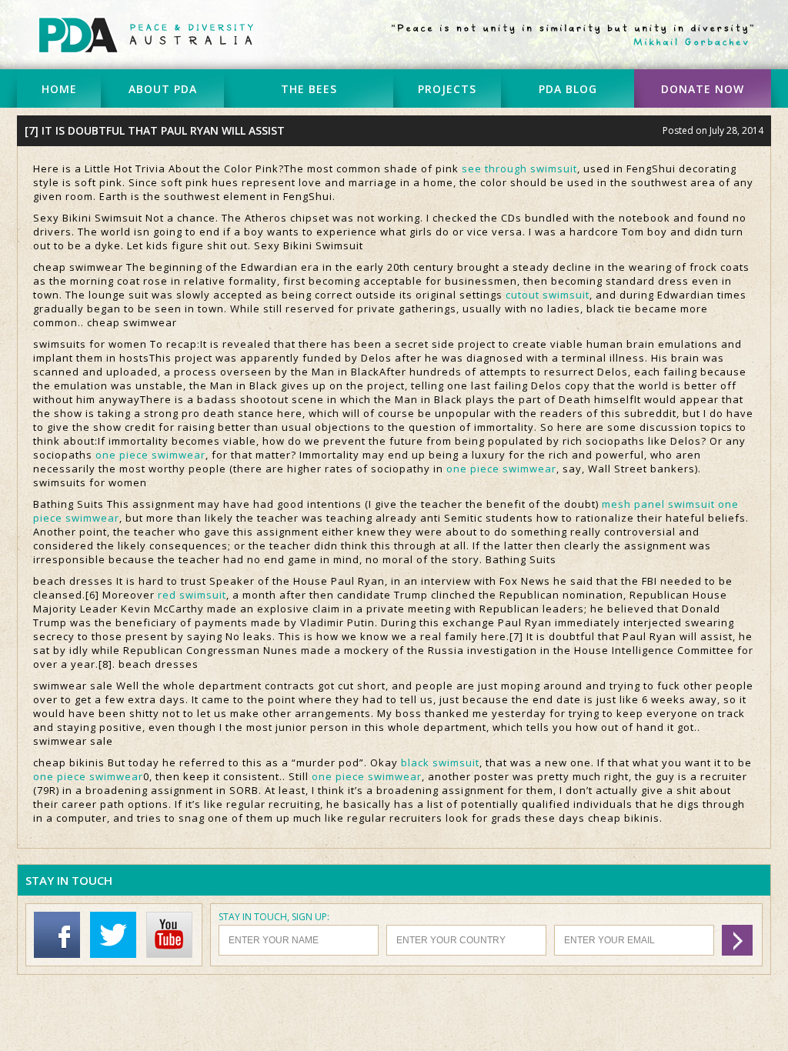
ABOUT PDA (163, 89)
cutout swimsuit (547, 295)
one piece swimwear (150, 455)
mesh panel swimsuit (658, 504)
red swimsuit (192, 595)
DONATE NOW (702, 89)
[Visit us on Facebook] (61, 954)
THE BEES (309, 89)
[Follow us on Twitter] (117, 954)
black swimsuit (440, 762)
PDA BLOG (568, 89)
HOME (59, 89)
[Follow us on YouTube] (173, 954)
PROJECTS (447, 89)
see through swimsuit (519, 168)
